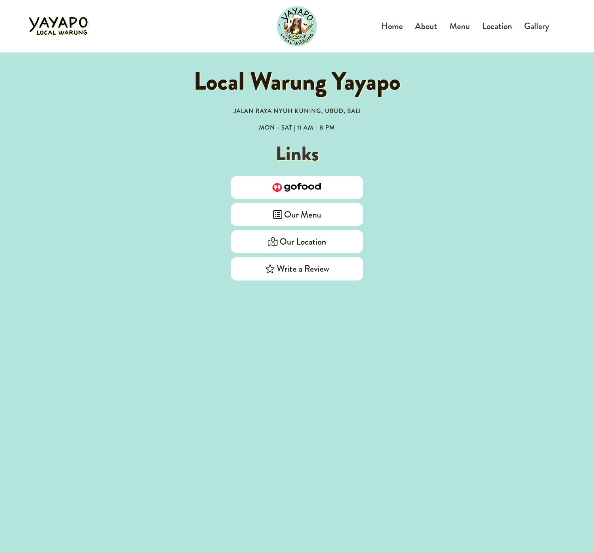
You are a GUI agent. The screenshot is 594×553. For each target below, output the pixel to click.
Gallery (536, 26)
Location (497, 26)
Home (392, 26)
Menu (459, 26)
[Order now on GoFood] (297, 187)
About (426, 26)
